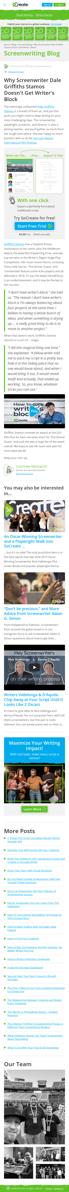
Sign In (61, 4)
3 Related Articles (16, 71)
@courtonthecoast (24, 473)
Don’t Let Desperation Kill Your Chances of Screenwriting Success (31, 892)
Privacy (48, 1188)
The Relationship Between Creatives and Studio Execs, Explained (34, 1001)
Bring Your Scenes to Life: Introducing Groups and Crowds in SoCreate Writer (36, 860)
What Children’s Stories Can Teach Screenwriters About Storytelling (35, 1037)
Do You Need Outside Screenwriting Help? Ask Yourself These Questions (33, 880)
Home (7, 44)
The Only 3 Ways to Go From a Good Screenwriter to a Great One (36, 989)
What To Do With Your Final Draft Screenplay (33, 1047)
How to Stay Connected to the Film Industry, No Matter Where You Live (34, 949)
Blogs (14, 44)
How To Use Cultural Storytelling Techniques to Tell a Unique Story (34, 916)
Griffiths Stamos (14, 244)
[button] (34, 1107)
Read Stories (24, 15)
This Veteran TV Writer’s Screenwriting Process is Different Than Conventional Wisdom (35, 1025)
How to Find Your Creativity (23, 938)
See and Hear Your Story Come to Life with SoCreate (31, 977)
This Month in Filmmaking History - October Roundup (32, 1013)
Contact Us (58, 1188)
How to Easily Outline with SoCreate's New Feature (31, 928)
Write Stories (44, 15)
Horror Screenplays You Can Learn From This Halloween (33, 904)
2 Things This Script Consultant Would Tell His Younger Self (33, 839)
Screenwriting (25, 44)
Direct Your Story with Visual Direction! (29, 870)
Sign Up (47, 4)
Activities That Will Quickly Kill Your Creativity (33, 850)
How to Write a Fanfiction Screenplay (28, 959)
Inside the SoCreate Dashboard (25, 967)
